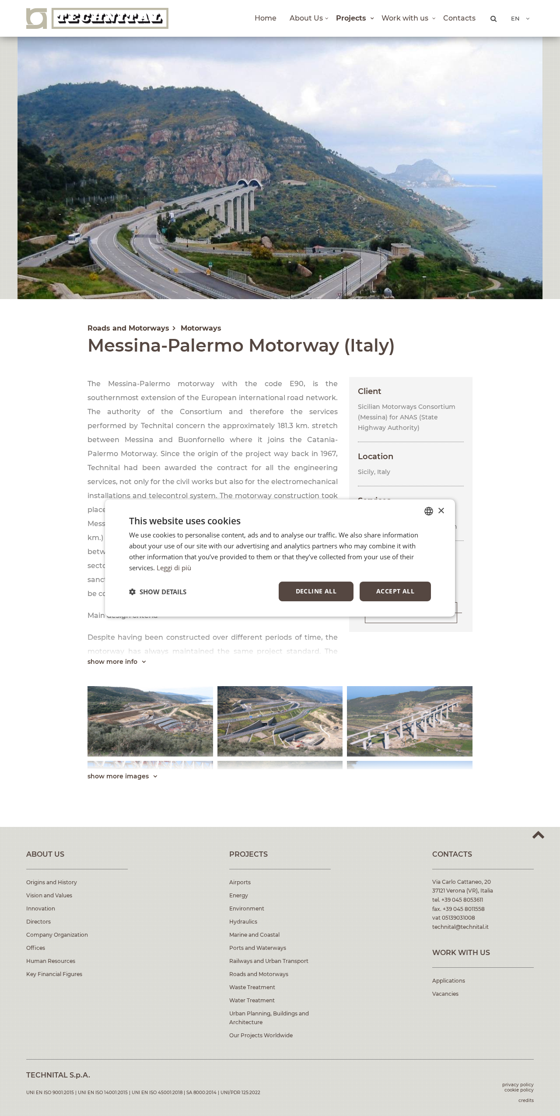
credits (526, 1100)
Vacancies (445, 993)
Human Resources (50, 961)
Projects (352, 18)
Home (265, 18)
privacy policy (518, 1085)
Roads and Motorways (258, 974)
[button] (157, 591)
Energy (238, 895)
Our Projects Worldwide (261, 1035)
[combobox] (428, 511)
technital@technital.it (460, 927)
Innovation (40, 908)
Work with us (406, 18)
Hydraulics (243, 921)
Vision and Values (49, 895)
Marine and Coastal (254, 934)
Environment (246, 908)
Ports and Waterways (257, 948)
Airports (240, 882)
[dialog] (280, 558)
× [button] (441, 510)
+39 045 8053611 (462, 899)
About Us (306, 18)
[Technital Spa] (97, 18)
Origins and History (51, 882)
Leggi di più (174, 567)
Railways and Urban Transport (268, 961)
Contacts (459, 18)
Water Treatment (252, 1000)
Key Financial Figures (54, 974)
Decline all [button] (316, 591)
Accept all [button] (395, 591)
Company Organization (57, 934)
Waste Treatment (252, 987)
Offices (35, 948)
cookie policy (519, 1090)
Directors (38, 921)
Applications (448, 980)
